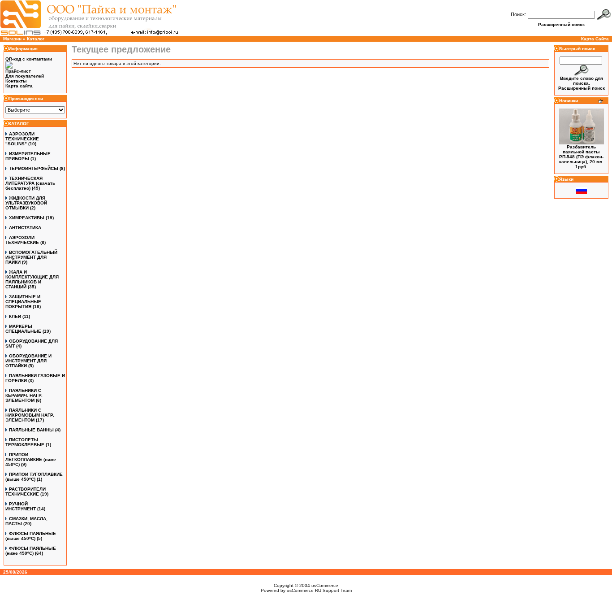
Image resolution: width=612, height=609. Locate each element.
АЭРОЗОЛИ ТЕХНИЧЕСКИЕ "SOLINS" (22, 138)
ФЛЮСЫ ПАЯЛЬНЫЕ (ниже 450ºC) (30, 551)
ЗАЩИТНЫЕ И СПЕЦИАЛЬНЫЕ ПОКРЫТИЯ (23, 301)
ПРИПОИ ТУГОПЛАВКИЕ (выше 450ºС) (34, 477)
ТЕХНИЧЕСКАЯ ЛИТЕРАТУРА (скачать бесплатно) (30, 183)
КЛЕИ (15, 316)
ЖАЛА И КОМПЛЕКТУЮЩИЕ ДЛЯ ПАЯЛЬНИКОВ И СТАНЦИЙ (32, 279)
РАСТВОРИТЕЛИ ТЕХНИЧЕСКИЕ (25, 491)
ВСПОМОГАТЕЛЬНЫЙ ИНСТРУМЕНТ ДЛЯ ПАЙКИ (31, 257)
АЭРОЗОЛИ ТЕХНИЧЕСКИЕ (22, 240)
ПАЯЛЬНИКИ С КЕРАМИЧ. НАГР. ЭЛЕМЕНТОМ (24, 395)
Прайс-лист (18, 71)
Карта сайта (19, 85)
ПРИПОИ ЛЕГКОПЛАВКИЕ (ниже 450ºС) (30, 459)
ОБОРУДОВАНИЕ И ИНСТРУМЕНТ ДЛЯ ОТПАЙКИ (28, 360)
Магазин (12, 38)
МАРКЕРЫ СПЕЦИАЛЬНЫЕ (23, 329)
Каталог (35, 38)
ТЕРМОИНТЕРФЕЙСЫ (33, 168)
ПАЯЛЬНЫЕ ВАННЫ (31, 429)
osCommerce (324, 585)
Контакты (16, 80)
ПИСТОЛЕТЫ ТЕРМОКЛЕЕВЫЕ (24, 442)
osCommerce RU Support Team (319, 590)
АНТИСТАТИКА (25, 227)
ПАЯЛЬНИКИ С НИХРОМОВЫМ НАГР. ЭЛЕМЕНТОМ (29, 415)
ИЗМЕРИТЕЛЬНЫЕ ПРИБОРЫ (28, 156)
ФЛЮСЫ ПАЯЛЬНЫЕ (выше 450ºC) (30, 536)
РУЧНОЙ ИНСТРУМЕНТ (20, 506)
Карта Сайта (595, 38)
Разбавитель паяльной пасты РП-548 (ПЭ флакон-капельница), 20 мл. (581, 154)
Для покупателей (24, 76)
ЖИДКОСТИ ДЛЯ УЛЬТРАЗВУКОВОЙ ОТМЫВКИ (26, 203)
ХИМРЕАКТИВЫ (26, 217)
